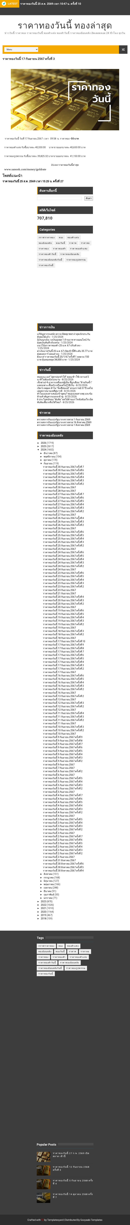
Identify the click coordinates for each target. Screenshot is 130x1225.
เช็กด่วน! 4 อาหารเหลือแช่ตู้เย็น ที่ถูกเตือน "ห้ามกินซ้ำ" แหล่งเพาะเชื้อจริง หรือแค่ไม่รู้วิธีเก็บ (64, 384)
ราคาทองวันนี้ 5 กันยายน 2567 (58, 792)
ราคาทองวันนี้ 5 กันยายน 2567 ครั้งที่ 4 (62, 781)
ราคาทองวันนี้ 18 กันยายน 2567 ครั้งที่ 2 (63, 634)
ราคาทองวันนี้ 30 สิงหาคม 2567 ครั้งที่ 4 (63, 870)
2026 (44, 443)
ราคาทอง (44, 248)
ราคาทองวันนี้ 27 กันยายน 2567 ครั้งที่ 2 (63, 511)
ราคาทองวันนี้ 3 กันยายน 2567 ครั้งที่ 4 (62, 822)
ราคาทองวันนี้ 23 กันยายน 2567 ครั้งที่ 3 (63, 583)
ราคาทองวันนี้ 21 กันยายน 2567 (59, 593)
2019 (44, 915)
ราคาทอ (85, 243)
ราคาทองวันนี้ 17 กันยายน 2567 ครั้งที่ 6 (63, 655)
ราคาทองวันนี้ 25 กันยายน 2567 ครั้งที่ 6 (63, 532)
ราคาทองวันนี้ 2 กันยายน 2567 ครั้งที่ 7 (62, 836)
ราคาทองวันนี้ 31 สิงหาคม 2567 (59, 860)
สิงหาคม (48, 874)
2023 (44, 901)
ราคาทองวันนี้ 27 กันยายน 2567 (59, 514)
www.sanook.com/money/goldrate (25, 169)
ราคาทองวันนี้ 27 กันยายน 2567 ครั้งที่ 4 (63, 504)
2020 (44, 911)
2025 (44, 446)
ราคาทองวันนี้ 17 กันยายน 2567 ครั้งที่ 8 (63, 648)
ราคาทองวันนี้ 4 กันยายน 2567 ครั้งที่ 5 (62, 802)
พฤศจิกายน (50, 456)
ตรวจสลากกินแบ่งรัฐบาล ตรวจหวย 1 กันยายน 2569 (63, 419)
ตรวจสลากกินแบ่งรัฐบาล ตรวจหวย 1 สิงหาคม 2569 (63, 425)
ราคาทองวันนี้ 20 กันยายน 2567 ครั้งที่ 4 (63, 596)
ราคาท (73, 243)
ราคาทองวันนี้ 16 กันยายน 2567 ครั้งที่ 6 (63, 675)
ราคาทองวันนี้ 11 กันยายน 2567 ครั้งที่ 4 (63, 713)
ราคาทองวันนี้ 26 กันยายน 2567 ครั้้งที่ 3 (63, 521)
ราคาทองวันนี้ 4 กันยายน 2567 (58, 815)
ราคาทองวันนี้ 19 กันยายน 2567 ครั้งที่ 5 (63, 614)
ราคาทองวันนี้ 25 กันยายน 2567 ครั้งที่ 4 (63, 538)
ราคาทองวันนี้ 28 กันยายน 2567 (59, 490)
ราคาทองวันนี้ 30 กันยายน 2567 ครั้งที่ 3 (63, 480)
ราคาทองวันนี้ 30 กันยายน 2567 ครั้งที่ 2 (63, 484)
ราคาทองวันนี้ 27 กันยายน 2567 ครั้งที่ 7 (63, 494)
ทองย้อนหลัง (45, 243)
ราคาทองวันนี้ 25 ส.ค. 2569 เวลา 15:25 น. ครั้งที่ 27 (33, 181)
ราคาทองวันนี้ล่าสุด (68, 165)
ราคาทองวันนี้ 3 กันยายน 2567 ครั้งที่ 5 (62, 819)
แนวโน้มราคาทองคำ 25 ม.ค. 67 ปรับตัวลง (58, 345)
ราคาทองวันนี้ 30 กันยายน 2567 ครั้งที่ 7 (63, 466)
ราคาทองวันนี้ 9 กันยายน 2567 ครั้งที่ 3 (62, 757)
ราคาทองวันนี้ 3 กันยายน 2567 (58, 833)
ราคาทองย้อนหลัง (69, 254)
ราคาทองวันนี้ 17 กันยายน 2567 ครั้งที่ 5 (63, 658)
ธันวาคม (48, 453)
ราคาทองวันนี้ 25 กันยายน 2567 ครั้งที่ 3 (63, 542)
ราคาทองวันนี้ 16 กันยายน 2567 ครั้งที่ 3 (63, 685)
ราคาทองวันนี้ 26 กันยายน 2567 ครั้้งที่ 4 (63, 518)
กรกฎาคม (49, 877)
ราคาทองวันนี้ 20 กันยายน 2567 (59, 607)
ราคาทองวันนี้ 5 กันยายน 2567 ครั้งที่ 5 (62, 778)
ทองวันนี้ (60, 243)
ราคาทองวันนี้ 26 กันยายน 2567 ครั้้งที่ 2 (63, 525)
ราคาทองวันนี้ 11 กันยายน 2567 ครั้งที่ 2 (63, 720)
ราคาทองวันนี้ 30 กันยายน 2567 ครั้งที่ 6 (63, 470)
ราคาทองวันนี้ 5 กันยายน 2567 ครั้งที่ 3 (62, 785)
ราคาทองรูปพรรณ (76, 260)
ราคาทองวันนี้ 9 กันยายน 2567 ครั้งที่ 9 (62, 737)
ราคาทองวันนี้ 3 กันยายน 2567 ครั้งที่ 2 (62, 829)
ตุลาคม (48, 460)
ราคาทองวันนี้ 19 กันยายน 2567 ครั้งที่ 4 (63, 617)
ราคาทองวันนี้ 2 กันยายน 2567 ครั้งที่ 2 (62, 853)
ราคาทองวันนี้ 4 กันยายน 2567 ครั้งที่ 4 (62, 805)
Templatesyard (55, 1220)
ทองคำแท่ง (73, 237)
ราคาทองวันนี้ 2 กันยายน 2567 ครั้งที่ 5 (62, 843)
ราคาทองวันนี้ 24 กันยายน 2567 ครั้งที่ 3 (63, 562)
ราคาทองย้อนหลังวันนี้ (50, 260)
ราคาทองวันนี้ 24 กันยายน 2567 (59, 569)
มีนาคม (48, 891)
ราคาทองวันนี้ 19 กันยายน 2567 (59, 627)
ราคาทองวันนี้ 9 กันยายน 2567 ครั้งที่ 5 (62, 751)
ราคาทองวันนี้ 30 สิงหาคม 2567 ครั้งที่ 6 (63, 863)
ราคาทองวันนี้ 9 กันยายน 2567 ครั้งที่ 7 (62, 744)
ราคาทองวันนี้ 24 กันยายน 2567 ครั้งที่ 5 (63, 556)
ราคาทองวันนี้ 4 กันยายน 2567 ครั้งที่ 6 (62, 798)
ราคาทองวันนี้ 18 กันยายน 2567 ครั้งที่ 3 (63, 631)
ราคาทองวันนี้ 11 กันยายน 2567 (59, 723)
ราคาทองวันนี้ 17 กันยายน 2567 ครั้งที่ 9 (63, 644)
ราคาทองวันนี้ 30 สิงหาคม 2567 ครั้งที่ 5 (63, 867)
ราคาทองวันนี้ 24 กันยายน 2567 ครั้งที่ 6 (63, 552)
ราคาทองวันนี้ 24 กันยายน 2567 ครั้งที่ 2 (63, 566)
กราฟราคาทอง (47, 237)
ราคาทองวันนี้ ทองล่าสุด (65, 25)
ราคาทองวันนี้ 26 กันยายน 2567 (59, 528)
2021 (44, 908)
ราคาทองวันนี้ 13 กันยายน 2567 (59, 699)
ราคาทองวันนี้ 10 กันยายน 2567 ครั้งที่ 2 (63, 730)
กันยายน (48, 463)
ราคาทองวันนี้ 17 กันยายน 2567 (59, 672)
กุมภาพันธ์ (49, 894)
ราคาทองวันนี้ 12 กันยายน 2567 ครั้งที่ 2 (63, 706)
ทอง (61, 237)
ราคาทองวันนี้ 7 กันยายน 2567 (58, 768)
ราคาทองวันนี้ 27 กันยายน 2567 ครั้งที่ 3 (63, 507)
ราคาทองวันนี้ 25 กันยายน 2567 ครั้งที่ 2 (63, 545)
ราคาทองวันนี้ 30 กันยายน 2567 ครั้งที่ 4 (63, 477)
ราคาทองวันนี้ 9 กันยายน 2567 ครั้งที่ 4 (62, 754)
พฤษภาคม (49, 884)
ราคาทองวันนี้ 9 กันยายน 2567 (58, 764)
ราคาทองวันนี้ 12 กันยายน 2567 (59, 709)
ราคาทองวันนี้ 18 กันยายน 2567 (59, 638)
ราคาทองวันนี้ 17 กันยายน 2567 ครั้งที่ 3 (63, 665)
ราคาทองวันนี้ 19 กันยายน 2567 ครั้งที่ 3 (63, 620)
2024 (44, 449)
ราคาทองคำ (59, 248)
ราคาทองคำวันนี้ (47, 254)
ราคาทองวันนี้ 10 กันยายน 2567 (59, 733)
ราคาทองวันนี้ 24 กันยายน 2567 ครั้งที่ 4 (63, 559)
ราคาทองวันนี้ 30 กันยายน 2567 (59, 487)
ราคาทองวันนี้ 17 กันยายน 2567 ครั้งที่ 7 (63, 651)
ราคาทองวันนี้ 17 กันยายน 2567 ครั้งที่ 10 (64, 641)
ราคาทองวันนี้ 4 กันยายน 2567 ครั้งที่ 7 (62, 795)
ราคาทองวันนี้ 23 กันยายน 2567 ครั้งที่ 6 (63, 573)
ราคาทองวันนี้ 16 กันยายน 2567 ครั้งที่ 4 (63, 682)
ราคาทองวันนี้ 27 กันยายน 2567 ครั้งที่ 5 (63, 501)
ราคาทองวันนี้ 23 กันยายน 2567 (59, 590)
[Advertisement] (65, 297)
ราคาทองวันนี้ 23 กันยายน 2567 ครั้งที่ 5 (63, 576)
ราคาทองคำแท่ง (79, 248)
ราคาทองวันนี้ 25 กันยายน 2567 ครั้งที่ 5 (63, 535)
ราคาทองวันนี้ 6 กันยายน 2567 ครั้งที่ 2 (62, 771)
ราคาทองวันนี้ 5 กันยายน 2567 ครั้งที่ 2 (62, 788)
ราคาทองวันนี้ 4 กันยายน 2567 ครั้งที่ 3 (62, 809)
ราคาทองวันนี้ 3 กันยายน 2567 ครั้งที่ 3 (62, 826)
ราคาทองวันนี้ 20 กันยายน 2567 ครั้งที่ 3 (63, 600)
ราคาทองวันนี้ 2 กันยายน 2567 (58, 857)
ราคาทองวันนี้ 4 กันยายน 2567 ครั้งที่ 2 (62, 812)
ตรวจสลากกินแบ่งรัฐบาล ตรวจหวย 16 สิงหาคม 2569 (64, 422)
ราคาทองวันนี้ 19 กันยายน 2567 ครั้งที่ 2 (63, 624)
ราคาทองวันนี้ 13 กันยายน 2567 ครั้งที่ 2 (63, 696)
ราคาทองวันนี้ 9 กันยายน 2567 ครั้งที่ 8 (62, 740)
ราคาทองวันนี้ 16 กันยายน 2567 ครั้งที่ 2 (63, 689)
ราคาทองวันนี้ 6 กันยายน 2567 (58, 775)
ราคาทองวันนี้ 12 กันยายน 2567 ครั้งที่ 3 (63, 703)
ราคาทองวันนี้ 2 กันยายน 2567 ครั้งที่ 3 (62, 850)
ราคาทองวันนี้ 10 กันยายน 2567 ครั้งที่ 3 (63, 726)
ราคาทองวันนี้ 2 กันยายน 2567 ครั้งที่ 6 (62, 839)
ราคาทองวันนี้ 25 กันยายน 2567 (59, 549)
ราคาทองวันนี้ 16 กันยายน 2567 (59, 692)
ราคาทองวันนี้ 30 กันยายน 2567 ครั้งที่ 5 (63, 473)
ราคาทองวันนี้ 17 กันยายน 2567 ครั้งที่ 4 (63, 662)
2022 (44, 904)
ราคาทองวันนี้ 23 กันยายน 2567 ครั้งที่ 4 (63, 579)
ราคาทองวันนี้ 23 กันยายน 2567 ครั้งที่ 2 (63, 586)
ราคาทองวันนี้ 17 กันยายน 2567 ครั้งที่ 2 (63, 668)
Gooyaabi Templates (91, 1220)
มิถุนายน (48, 881)
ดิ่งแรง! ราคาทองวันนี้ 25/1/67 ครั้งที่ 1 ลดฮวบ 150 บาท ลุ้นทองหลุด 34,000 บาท (63, 358)
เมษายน (48, 887)
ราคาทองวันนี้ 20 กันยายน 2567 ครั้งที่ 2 (63, 603)
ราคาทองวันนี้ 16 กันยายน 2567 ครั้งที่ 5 (63, 679)
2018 (44, 918)
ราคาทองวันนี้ (46, 265)
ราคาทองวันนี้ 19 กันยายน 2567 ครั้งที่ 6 (63, 610)
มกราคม (48, 898)
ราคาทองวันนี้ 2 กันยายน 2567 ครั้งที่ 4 (62, 846)
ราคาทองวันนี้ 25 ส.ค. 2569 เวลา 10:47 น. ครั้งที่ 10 (50, 3)
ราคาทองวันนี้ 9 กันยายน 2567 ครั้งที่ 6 (62, 747)
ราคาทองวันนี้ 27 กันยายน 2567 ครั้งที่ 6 (63, 497)
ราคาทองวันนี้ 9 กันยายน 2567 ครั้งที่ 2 (62, 761)
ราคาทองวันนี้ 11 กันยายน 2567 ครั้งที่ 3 (63, 716)
